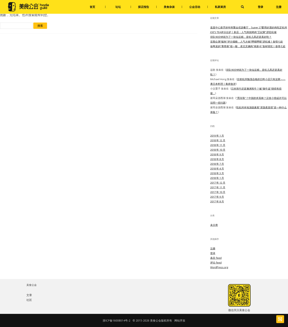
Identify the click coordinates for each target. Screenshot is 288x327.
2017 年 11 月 (217, 187)
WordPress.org (219, 267)
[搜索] (242, 7)
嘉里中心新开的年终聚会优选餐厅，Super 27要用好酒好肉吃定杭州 (248, 27)
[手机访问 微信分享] (280, 319)
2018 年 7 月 (217, 164)
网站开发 (179, 320)
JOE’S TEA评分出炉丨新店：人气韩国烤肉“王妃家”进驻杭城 (243, 32)
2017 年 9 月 (217, 196)
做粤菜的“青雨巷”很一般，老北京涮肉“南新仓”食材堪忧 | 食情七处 (247, 46)
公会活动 (194, 7)
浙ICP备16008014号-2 (116, 320)
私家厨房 (220, 7)
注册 (279, 7)
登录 (260, 7)
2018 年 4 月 (217, 168)
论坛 (118, 7)
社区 (29, 300)
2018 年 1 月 (217, 178)
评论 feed (216, 262)
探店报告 (143, 7)
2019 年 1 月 (217, 135)
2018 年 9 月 (217, 154)
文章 (29, 295)
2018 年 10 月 (217, 149)
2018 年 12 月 (217, 140)
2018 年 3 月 (217, 173)
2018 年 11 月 (217, 145)
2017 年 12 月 (217, 182)
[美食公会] (28, 7)
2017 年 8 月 (217, 201)
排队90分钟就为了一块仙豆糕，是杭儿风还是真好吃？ (241, 37)
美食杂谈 (169, 7)
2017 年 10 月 (217, 192)
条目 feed (216, 258)
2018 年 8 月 (217, 159)
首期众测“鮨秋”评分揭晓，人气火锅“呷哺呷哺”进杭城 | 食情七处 (246, 41)
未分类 (214, 225)
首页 (92, 7)
